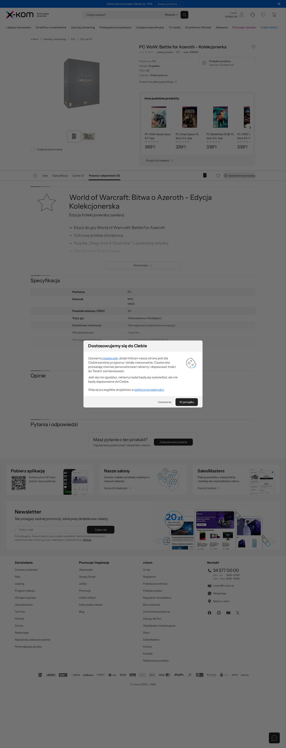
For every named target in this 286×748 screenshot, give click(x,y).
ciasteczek (110, 358)
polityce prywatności (149, 390)
